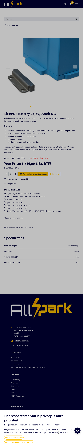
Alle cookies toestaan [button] (14, 437)
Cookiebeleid (63, 432)
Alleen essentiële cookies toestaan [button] (19, 442)
